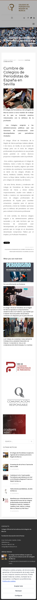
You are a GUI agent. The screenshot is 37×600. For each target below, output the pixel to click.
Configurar (18, 595)
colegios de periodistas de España (15, 249)
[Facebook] (28, 17)
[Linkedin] (34, 17)
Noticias (27, 60)
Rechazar (18, 591)
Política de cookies (9, 581)
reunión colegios (28, 251)
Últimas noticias (8, 61)
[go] (31, 441)
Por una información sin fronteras (14, 284)
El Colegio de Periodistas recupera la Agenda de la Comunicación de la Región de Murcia (21, 455)
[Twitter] (31, 17)
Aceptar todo (18, 586)
